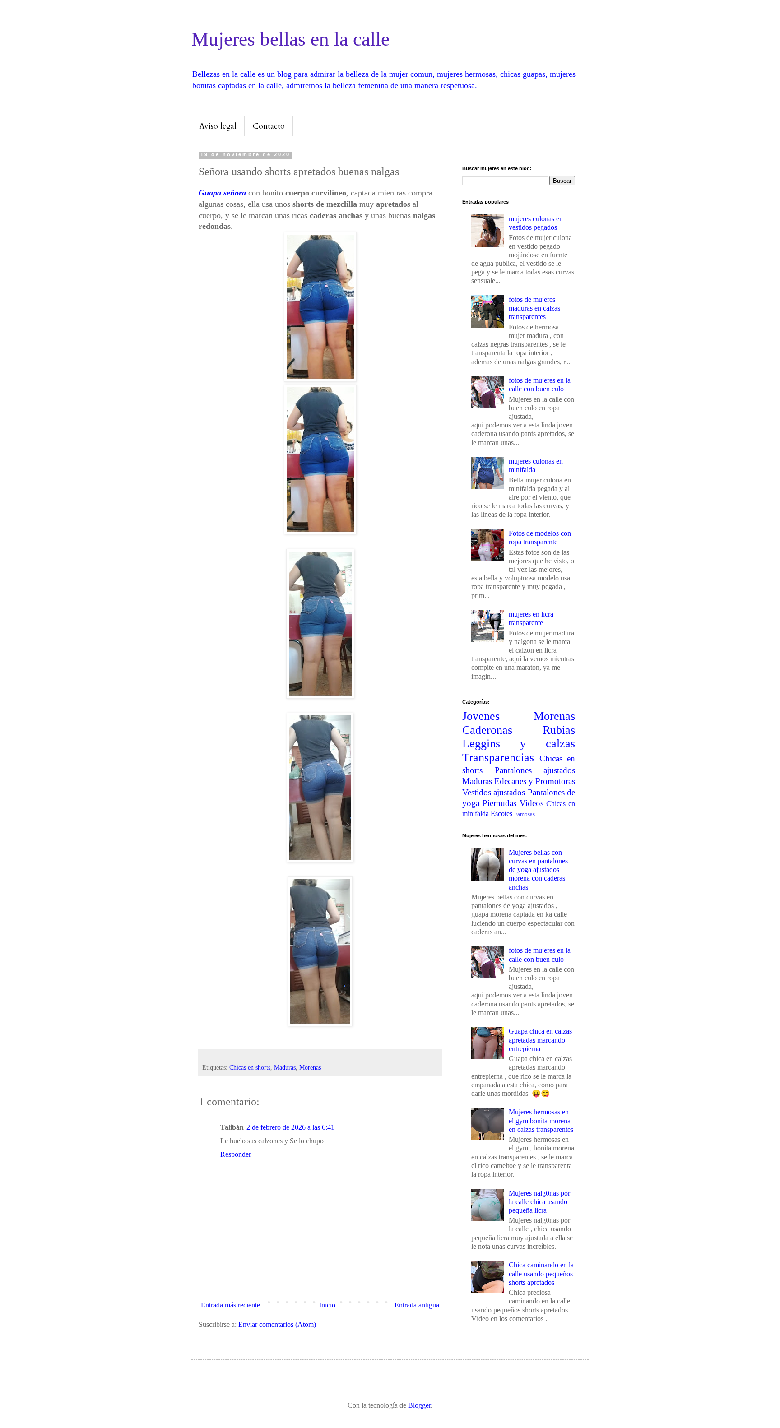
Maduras (285, 1067)
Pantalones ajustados (535, 770)
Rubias (559, 730)
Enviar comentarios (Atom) (277, 1324)
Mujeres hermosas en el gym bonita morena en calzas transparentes (541, 1120)
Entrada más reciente (230, 1305)
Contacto (269, 126)
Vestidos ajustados (493, 792)
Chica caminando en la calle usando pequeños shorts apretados (541, 1273)
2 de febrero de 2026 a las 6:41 (290, 1127)
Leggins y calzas (518, 743)
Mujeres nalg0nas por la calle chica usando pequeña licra (539, 1201)
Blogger (419, 1405)
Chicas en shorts (249, 1067)
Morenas (310, 1067)
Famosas (524, 814)
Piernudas (499, 803)
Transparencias (498, 757)
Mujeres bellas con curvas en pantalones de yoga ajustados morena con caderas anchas (538, 869)
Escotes (501, 813)
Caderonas (487, 730)
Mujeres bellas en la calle (290, 39)
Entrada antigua (417, 1305)
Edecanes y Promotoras (534, 781)
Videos (531, 803)
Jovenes (481, 716)
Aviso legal (218, 126)
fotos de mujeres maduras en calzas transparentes (534, 308)
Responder (235, 1154)
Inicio (327, 1305)
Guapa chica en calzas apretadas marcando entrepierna (540, 1039)
